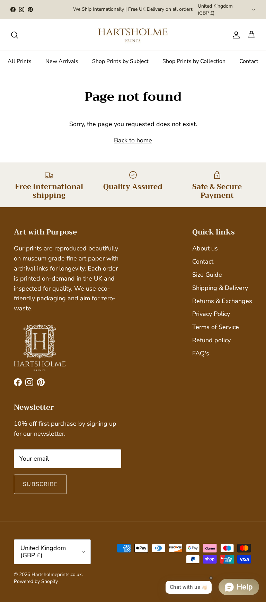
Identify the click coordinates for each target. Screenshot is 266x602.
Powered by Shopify (36, 581)
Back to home (133, 140)
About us (205, 248)
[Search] (14, 35)
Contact (248, 61)
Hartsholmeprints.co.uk (57, 574)
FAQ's (200, 353)
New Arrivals (61, 61)
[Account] (234, 35)
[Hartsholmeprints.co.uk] (133, 35)
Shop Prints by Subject (120, 61)
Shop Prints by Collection (193, 61)
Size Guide (207, 275)
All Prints (20, 61)
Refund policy (211, 340)
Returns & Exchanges (222, 301)
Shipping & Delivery (220, 288)
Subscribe (40, 484)
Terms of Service (215, 327)
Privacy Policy (211, 314)
